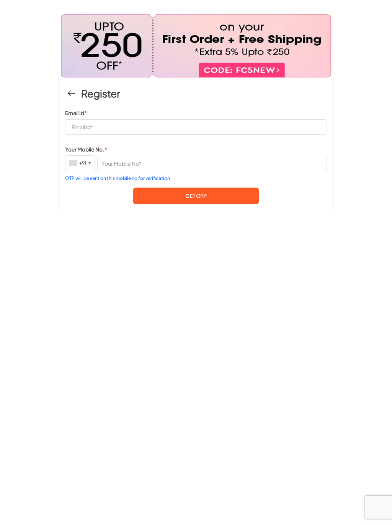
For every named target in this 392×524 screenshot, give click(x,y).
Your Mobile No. (86, 149)
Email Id (76, 112)
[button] (196, 196)
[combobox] (80, 163)
